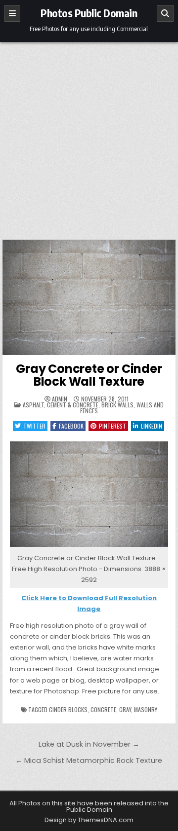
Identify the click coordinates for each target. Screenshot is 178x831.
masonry (145, 709)
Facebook (71, 426)
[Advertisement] (89, 135)
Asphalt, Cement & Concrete (60, 404)
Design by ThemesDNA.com (89, 820)
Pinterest (112, 426)
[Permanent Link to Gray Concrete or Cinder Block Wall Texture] (89, 297)
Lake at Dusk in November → (89, 744)
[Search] (165, 13)
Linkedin (151, 426)
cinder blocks (68, 709)
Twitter (34, 426)
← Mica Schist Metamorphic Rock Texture (88, 760)
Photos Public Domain (89, 13)
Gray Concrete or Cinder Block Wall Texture (89, 375)
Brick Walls (117, 404)
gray (125, 709)
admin (59, 399)
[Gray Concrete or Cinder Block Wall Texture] (89, 547)
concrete (103, 709)
